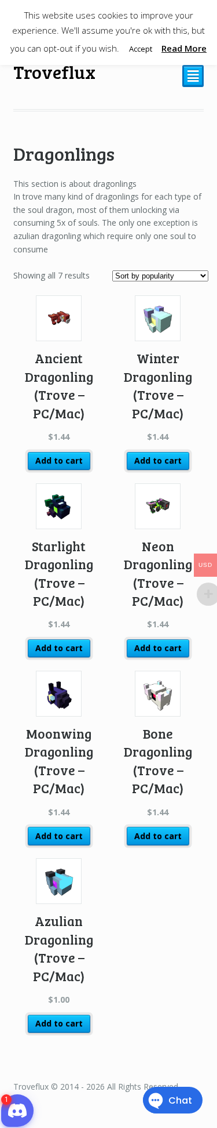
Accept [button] (140, 49)
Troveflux (54, 71)
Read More (184, 48)
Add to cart (59, 460)
